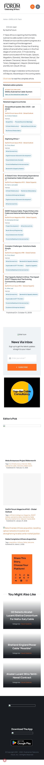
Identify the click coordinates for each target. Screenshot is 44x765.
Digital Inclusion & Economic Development (18, 155)
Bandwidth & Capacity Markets (15, 168)
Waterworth (28, 466)
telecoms (20, 466)
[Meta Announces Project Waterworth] (22, 426)
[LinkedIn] (28, 575)
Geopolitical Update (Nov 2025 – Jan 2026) (20, 109)
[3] (22, 705)
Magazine (27, 515)
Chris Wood (11, 145)
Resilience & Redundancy (13, 130)
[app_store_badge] (22, 733)
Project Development (12, 226)
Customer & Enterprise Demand (15, 195)
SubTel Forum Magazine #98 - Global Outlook (20, 253)
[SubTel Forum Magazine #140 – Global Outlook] (22, 489)
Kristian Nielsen (12, 116)
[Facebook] (16, 575)
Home (5, 19)
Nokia (25, 542)
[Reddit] (24, 575)
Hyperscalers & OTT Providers (14, 265)
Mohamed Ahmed (12, 220)
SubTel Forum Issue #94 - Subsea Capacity (19, 286)
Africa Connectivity (11, 151)
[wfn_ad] (22, 378)
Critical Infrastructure (12, 126)
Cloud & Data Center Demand (14, 160)
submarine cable (11, 466)
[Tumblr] (24, 577)
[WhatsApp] (16, 577)
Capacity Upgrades (31, 265)
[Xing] (21, 580)
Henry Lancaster (12, 185)
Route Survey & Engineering (14, 230)
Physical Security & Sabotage (23, 122)
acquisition (13, 542)
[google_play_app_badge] (21, 740)
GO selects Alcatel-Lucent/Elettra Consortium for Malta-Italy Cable (22, 615)
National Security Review (28, 126)
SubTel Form (16, 519)
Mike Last (10, 288)
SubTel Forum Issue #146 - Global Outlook (19, 113)
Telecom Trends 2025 (28, 519)
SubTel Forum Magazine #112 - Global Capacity (20, 182)
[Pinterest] (28, 577)
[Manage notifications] (4, 760)
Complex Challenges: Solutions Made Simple (20, 248)
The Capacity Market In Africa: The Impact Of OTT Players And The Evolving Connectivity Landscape (22, 280)
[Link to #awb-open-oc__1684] (38, 6)
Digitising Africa (12, 139)
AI (9, 464)
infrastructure (16, 464)
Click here (7, 78)
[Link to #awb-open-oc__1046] (32, 6)
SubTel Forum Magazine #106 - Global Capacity (21, 217)
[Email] (27, 580)
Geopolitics (9, 122)
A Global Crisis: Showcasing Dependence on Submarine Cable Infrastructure (22, 178)
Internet (24, 464)
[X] (20, 575)
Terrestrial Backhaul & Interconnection (17, 164)
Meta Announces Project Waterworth (20, 460)
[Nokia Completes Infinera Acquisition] (22, 528)
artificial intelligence (16, 515)
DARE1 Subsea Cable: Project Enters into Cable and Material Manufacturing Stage (21, 213)
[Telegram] (20, 577)
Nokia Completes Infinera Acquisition (20, 539)
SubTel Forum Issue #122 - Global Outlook (19, 143)
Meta (29, 464)
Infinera (20, 542)
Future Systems (26, 624)
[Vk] (16, 580)
